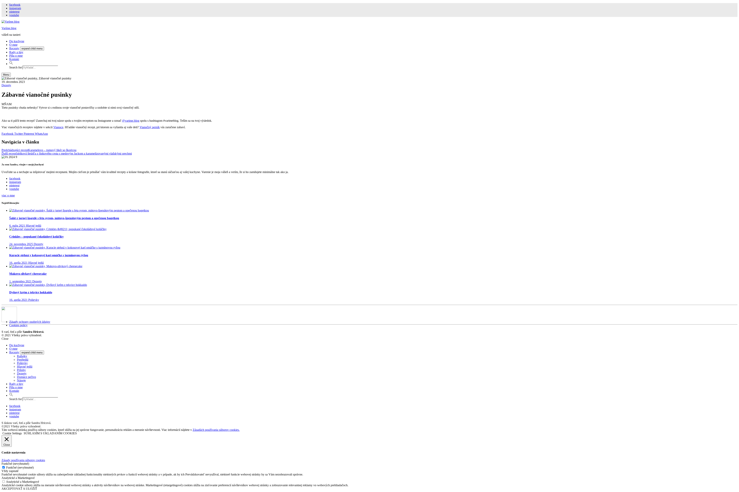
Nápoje (21, 380)
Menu (6, 74)
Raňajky (22, 356)
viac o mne (8, 195)
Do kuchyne (16, 41)
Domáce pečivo (26, 377)
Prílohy (21, 370)
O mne (13, 44)
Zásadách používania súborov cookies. (216, 429)
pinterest (14, 11)
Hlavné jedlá (24, 366)
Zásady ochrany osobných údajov (29, 321)
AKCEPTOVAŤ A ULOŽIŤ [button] (19, 488)
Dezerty (6, 85)
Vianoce (58, 127)
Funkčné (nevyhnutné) (20, 467)
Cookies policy (18, 325)
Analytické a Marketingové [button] (18, 478)
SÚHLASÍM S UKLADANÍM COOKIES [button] (50, 433)
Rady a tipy (16, 52)
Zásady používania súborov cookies (23, 460)
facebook (14, 4)
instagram (15, 8)
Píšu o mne (16, 55)
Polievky (22, 363)
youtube (14, 15)
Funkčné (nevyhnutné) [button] (15, 463)
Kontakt (14, 59)
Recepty (14, 48)
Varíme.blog (9, 28)
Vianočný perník (150, 127)
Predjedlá (22, 359)
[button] (11, 63)
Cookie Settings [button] (12, 433)
